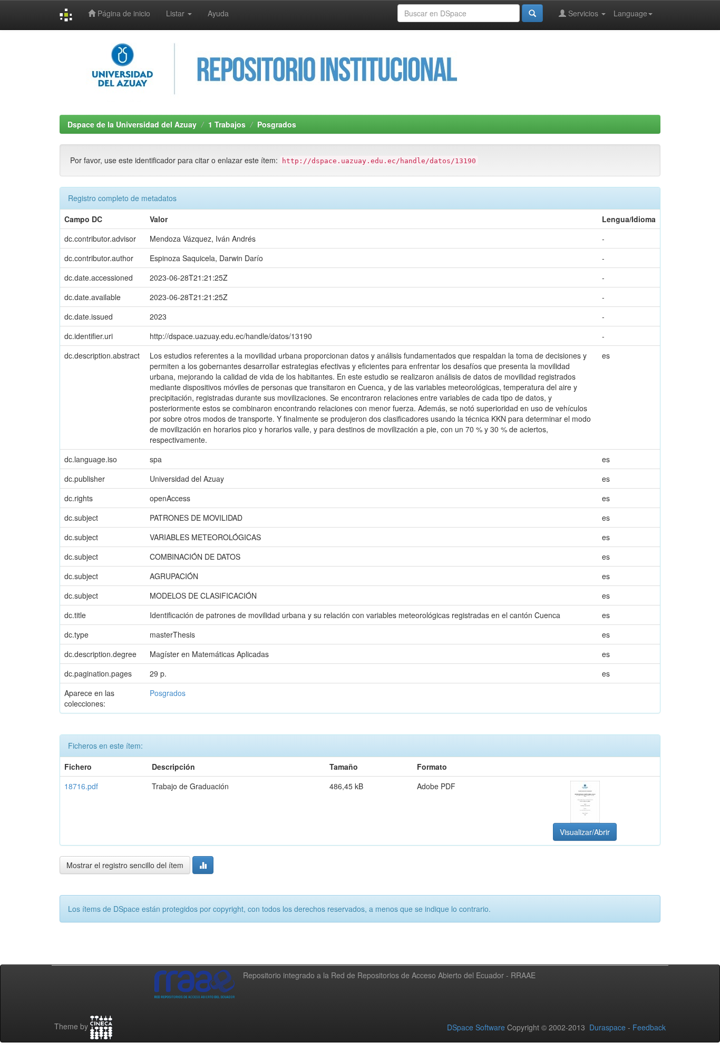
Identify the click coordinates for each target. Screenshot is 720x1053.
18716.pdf (81, 786)
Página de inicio (122, 13)
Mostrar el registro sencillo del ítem (124, 865)
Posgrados (276, 124)
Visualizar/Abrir (585, 832)
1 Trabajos (227, 124)
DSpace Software (476, 1027)
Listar (176, 13)
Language (630, 13)
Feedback (649, 1027)
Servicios (583, 13)
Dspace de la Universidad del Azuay (132, 124)
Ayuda (218, 13)
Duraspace (607, 1027)
